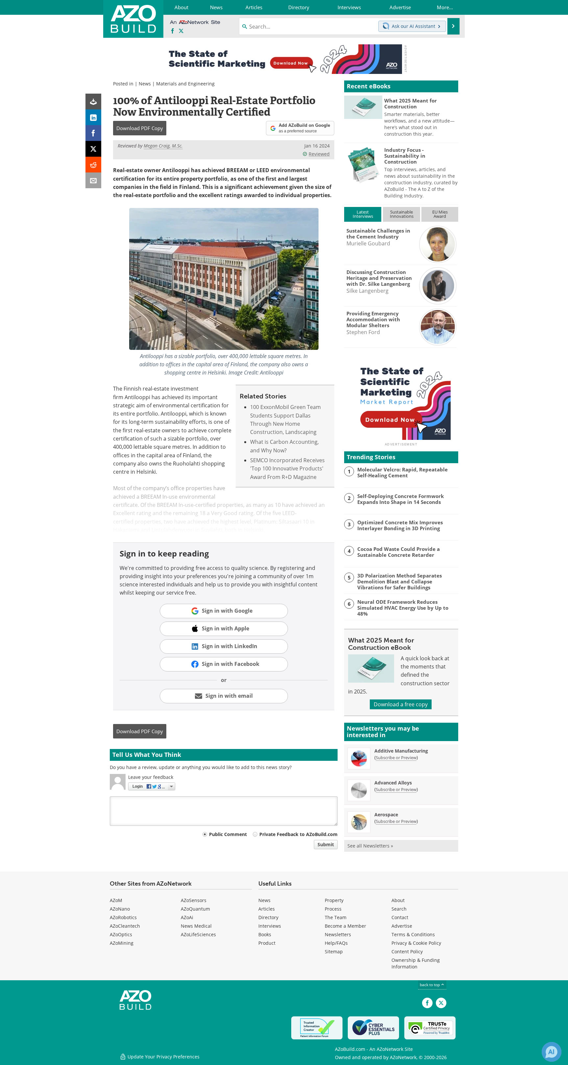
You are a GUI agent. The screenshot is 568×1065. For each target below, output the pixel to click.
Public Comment (228, 834)
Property (334, 900)
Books (264, 934)
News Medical (196, 926)
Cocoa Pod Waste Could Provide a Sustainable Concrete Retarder (398, 552)
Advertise (401, 926)
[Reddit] (93, 164)
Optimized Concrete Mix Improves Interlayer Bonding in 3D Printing (400, 525)
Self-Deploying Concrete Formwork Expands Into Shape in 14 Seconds (400, 499)
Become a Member (345, 926)
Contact (399, 917)
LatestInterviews (363, 214)
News (145, 83)
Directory (268, 917)
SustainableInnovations (402, 214)
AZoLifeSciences (198, 934)
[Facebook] (93, 133)
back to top (430, 984)
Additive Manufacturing (401, 751)
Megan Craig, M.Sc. (163, 146)
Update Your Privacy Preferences (163, 1057)
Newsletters (338, 934)
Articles (266, 909)
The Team (335, 917)
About (398, 900)
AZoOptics (121, 934)
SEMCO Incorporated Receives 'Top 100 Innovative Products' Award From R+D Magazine (287, 469)
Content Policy (407, 951)
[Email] (93, 180)
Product (266, 943)
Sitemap (334, 951)
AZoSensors (193, 900)
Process (333, 909)
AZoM (116, 900)
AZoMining (121, 943)
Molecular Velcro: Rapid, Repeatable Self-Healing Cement (402, 472)
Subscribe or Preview (396, 757)
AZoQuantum (195, 909)
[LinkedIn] (93, 117)
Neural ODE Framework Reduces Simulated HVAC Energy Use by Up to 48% (402, 608)
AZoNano (120, 909)
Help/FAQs (336, 943)
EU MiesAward (440, 214)
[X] (93, 149)
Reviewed (319, 154)
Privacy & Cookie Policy (416, 943)
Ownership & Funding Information (415, 963)
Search (399, 909)
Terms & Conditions (413, 934)
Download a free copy (401, 704)
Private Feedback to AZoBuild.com (298, 834)
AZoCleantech (125, 926)
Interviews (269, 926)
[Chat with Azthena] (551, 1052)
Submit (326, 844)
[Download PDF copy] (93, 101)
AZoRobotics (123, 917)
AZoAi (187, 917)
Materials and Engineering (185, 83)
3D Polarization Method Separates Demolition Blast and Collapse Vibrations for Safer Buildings (399, 581)
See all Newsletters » (370, 846)
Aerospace (386, 814)
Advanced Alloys (393, 783)
